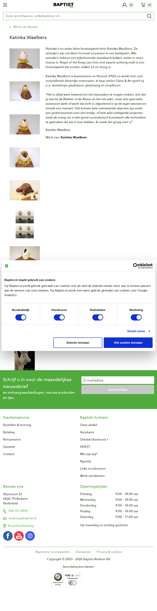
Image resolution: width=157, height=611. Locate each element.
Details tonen (136, 331)
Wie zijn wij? (88, 454)
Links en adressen (92, 468)
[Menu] (79, 574)
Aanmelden (118, 389)
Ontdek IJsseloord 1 (94, 439)
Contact (8, 454)
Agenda (85, 461)
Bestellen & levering (17, 425)
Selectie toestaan (77, 342)
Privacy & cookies (109, 552)
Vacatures (87, 432)
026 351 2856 (18, 511)
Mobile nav (5, 4)
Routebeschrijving (21, 525)
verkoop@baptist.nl (22, 518)
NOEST (85, 447)
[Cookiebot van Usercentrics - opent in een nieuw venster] (136, 266)
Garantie (9, 447)
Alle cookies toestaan (128, 342)
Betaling (9, 432)
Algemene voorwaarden (52, 552)
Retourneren (12, 439)
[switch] (59, 317)
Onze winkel (88, 425)
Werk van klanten (25, 27)
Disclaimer (83, 552)
